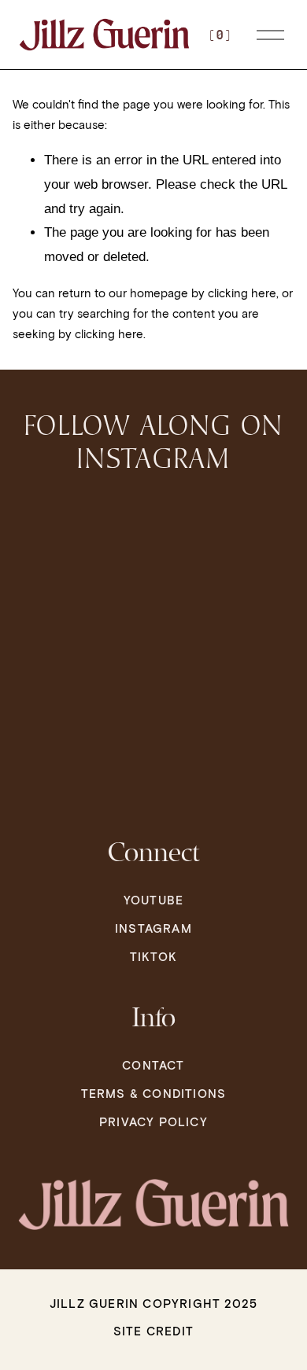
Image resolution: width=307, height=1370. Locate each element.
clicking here (242, 293)
